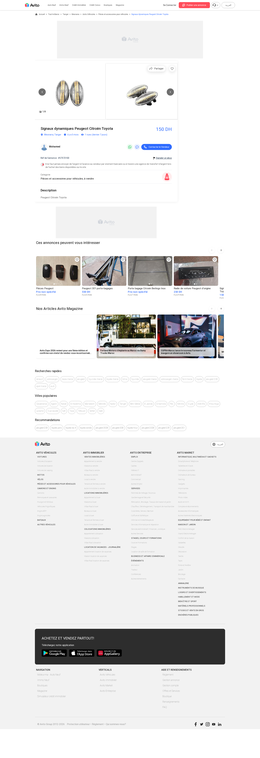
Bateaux (41, 520)
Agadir (54, 404)
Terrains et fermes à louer (94, 520)
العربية (228, 5)
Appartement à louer (92, 497)
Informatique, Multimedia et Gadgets (197, 457)
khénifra (201, 404)
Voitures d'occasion (44, 461)
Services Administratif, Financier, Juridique (148, 529)
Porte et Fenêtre (184, 565)
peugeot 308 (118, 428)
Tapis (180, 561)
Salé (101, 411)
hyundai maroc (96, 379)
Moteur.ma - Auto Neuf (48, 674)
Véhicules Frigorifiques (46, 506)
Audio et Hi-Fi (183, 502)
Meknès (102, 404)
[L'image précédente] (42, 92)
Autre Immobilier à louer (93, 525)
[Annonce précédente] (212, 250)
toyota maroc (113, 379)
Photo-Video (183, 497)
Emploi (134, 457)
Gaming (181, 479)
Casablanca (41, 404)
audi (53, 386)
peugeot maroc (150, 379)
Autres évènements (138, 579)
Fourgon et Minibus (45, 502)
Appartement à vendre (93, 461)
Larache (40, 411)
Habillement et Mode (189, 597)
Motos (40, 475)
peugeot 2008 (148, 428)
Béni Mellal (135, 404)
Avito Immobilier (108, 680)
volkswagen (52, 379)
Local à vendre (90, 479)
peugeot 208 (212, 379)
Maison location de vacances (95, 556)
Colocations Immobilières (97, 529)
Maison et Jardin (187, 524)
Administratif (136, 475)
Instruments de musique (191, 588)
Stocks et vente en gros (191, 610)
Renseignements (171, 701)
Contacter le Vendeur (159, 147)
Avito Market (106, 685)
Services (135, 488)
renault (39, 379)
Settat (92, 411)
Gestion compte (170, 685)
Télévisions (182, 493)
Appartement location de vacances (97, 552)
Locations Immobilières (96, 493)
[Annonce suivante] (221, 250)
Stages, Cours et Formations (146, 538)
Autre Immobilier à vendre (94, 488)
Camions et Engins (46, 488)
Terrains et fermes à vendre (94, 484)
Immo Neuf (43, 680)
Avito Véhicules (89, 14)
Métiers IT (135, 470)
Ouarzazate (53, 411)
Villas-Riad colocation (92, 543)
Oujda (190, 404)
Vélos (40, 479)
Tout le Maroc (53, 14)
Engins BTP (41, 511)
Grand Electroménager (187, 534)
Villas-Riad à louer (91, 506)
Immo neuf (63, 5)
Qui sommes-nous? (116, 724)
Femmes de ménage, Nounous (143, 493)
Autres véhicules (46, 524)
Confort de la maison (186, 538)
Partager (159, 68)
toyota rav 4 (71, 428)
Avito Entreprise (108, 690)
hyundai (135, 379)
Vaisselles (182, 543)
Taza (72, 411)
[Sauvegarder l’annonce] (172, 69)
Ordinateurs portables (186, 470)
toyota (199, 379)
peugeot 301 (179, 428)
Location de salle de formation (143, 552)
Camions (40, 493)
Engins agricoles (43, 516)
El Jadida (148, 404)
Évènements (137, 561)
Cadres (133, 466)
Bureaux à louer (90, 511)
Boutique (167, 696)
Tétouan (82, 411)
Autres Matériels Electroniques (190, 516)
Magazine (120, 5)
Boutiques (108, 5)
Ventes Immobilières (94, 457)
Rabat (63, 404)
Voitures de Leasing (45, 470)
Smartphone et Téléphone (188, 461)
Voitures (42, 457)
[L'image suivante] (170, 92)
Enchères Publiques (188, 615)
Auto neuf (52, 5)
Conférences (136, 574)
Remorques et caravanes (47, 497)
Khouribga (214, 404)
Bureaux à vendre (91, 475)
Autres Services (137, 534)
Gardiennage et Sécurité (140, 497)
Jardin (180, 570)
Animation (135, 565)
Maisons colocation (91, 538)
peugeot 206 (164, 428)
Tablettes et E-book (185, 466)
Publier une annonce (196, 5)
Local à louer (89, 516)
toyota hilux (132, 428)
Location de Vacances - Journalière (102, 547)
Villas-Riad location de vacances (96, 561)
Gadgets (181, 484)
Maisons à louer (90, 502)
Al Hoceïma (75, 404)
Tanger (65, 14)
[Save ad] (77, 259)
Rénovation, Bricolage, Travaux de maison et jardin (151, 502)
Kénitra (180, 404)
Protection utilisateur (78, 724)
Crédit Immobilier (79, 5)
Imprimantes (183, 488)
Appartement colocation (93, 534)
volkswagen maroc (169, 379)
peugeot (81, 379)
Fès (171, 404)
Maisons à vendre (91, 466)
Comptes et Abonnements (188, 506)
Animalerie (183, 583)
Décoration (182, 552)
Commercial (136, 479)
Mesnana (75, 14)
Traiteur (134, 570)
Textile (180, 556)
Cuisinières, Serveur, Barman (142, 511)
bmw (124, 379)
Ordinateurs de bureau (187, 475)
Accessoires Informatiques (188, 511)
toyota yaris (57, 428)
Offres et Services (171, 690)
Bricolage (181, 574)
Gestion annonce (171, 680)
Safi (64, 411)
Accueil (42, 14)
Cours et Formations (139, 543)
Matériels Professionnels (191, 606)
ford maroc (187, 379)
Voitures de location (45, 466)
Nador (113, 404)
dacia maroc (67, 379)
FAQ (164, 707)
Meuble (181, 547)
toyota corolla (86, 428)
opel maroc (41, 386)
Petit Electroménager (186, 529)
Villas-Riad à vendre (92, 470)
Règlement (167, 674)
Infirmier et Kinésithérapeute (142, 520)
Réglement (98, 724)
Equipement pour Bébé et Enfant (194, 520)
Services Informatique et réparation (145, 525)
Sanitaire (181, 579)
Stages (133, 547)
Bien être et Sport (187, 601)
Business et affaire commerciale (148, 556)
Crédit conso (95, 5)
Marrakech (90, 404)
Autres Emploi (136, 484)
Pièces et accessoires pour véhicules (113, 14)
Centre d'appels (137, 461)
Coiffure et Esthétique (139, 516)
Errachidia (161, 404)
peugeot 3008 (102, 428)
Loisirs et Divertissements (192, 592)
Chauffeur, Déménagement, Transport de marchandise (152, 506)
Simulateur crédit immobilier (51, 696)
